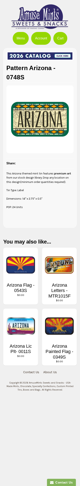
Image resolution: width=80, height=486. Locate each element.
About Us (50, 372)
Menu (21, 38)
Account (41, 38)
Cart (60, 38)
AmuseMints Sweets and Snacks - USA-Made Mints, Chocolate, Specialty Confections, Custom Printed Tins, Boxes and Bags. (40, 386)
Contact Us (31, 372)
